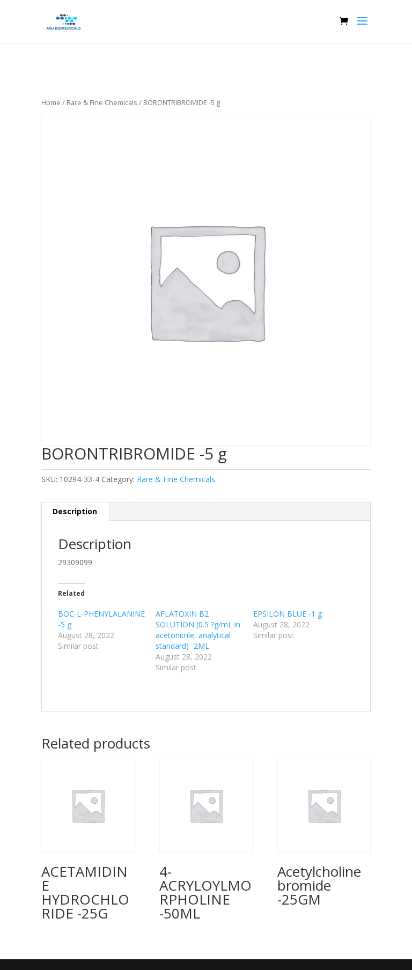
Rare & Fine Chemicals (102, 102)
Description (75, 511)
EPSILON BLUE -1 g (287, 614)
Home (51, 102)
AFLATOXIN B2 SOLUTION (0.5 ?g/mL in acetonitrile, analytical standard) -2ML (198, 630)
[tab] (75, 511)
